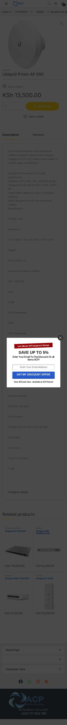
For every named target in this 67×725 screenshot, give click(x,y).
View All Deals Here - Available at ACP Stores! (33, 382)
